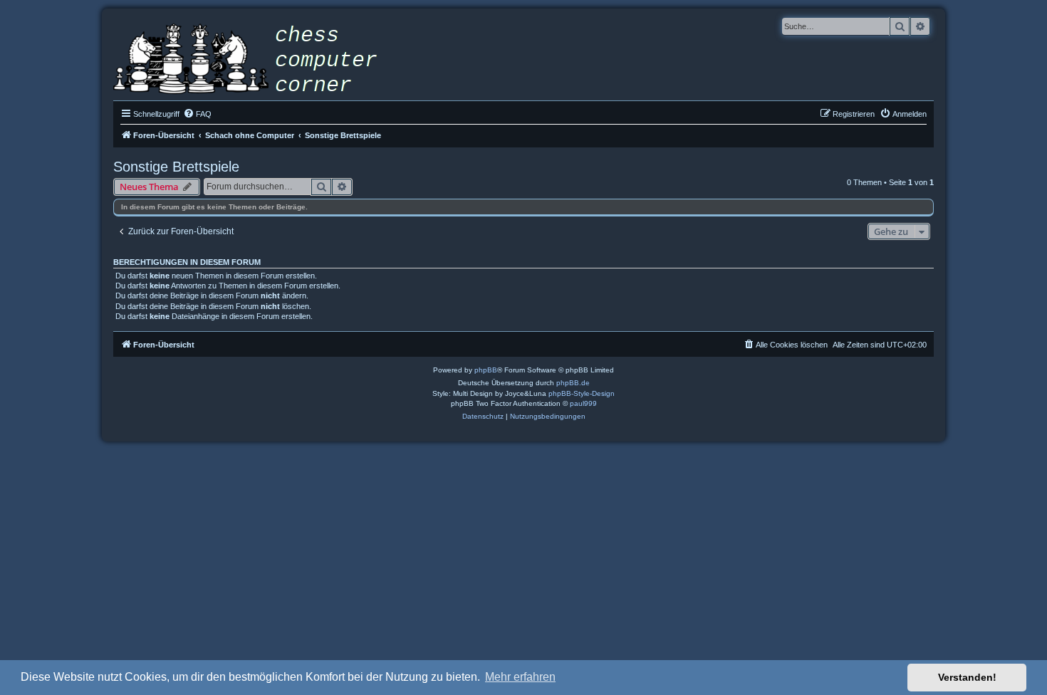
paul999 (583, 403)
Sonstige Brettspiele (176, 166)
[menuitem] (197, 113)
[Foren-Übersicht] (255, 60)
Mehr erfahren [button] (520, 677)
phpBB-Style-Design (581, 393)
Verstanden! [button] (967, 677)
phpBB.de (573, 383)
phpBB (485, 370)
